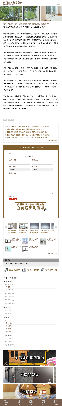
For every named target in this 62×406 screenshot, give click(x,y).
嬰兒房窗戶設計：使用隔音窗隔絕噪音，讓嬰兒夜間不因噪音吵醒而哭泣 (28, 126)
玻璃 (16, 24)
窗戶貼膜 (11, 119)
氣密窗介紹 (8, 310)
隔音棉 (8, 287)
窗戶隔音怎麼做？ (10, 284)
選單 (58, 3)
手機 (18, 404)
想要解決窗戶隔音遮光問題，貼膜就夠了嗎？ (37, 24)
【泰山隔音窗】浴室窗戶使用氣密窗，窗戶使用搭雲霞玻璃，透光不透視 (28, 135)
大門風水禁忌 (9, 342)
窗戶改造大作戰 (9, 296)
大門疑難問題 (7, 335)
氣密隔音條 (9, 290)
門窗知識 (10, 24)
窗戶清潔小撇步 (9, 300)
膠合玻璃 (9, 328)
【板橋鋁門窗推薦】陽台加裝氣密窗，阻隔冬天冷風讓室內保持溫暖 (26, 138)
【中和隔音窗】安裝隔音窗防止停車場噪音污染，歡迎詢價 (24, 129)
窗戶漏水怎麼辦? (10, 293)
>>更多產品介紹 (52, 254)
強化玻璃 (9, 323)
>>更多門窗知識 (52, 140)
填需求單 (56, 404)
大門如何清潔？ (9, 338)
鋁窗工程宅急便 (12, 3)
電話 (6, 404)
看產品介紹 (14, 270)
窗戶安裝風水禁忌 (10, 303)
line (31, 404)
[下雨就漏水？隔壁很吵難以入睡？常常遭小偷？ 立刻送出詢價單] (31, 207)
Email (43, 404)
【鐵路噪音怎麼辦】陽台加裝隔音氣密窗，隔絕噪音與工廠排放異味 (26, 132)
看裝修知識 (51, 270)
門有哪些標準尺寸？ (11, 345)
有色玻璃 (9, 326)
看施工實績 (33, 270)
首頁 (4, 24)
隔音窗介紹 (8, 313)
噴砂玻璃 (9, 331)
